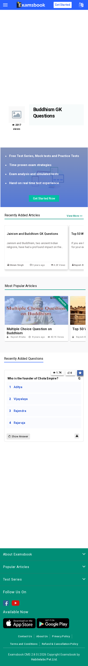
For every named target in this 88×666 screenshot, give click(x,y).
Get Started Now (44, 198)
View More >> (74, 215)
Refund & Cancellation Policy (60, 643)
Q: (44, 378)
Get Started (62, 4)
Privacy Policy (61, 636)
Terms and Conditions (23, 643)
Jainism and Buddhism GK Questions (32, 233)
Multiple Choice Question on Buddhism (29, 331)
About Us (42, 636)
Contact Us (25, 636)
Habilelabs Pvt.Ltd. (44, 659)
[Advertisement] (44, 58)
